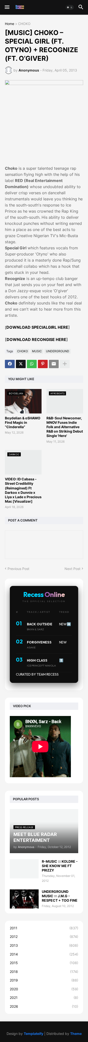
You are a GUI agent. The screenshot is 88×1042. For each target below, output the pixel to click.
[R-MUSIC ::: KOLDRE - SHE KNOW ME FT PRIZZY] (24, 868)
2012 (44, 936)
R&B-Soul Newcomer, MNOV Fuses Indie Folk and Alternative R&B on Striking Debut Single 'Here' (64, 427)
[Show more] (65, 364)
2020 (44, 989)
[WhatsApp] (32, 364)
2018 (44, 971)
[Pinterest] (43, 364)
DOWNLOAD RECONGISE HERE (36, 339)
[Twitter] (21, 364)
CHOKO (24, 24)
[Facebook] (10, 364)
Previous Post (18, 569)
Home (9, 24)
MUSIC (37, 351)
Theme (76, 1033)
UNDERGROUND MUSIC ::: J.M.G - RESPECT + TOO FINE (59, 895)
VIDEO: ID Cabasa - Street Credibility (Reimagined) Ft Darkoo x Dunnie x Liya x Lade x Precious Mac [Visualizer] (23, 490)
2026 (44, 1006)
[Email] (54, 364)
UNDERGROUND (57, 351)
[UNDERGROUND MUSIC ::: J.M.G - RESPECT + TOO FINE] (24, 899)
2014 (44, 954)
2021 (44, 997)
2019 (44, 980)
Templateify (33, 1033)
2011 (44, 928)
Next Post (72, 569)
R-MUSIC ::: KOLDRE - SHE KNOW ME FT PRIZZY (60, 865)
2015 (44, 963)
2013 (44, 945)
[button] (6, 7)
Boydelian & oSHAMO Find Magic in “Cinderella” (22, 422)
